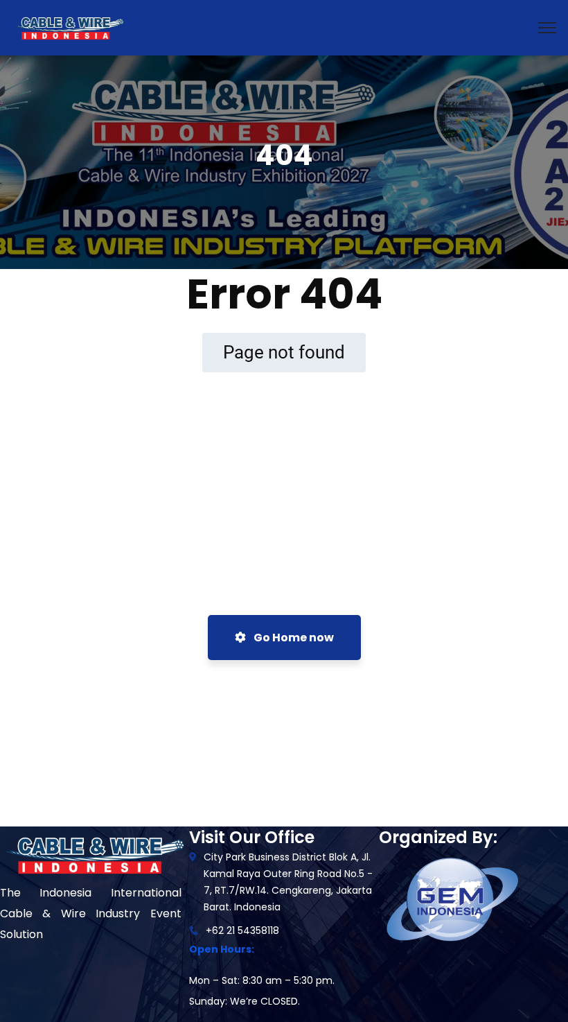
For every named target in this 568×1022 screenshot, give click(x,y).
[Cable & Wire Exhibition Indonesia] (68, 26)
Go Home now (292, 638)
